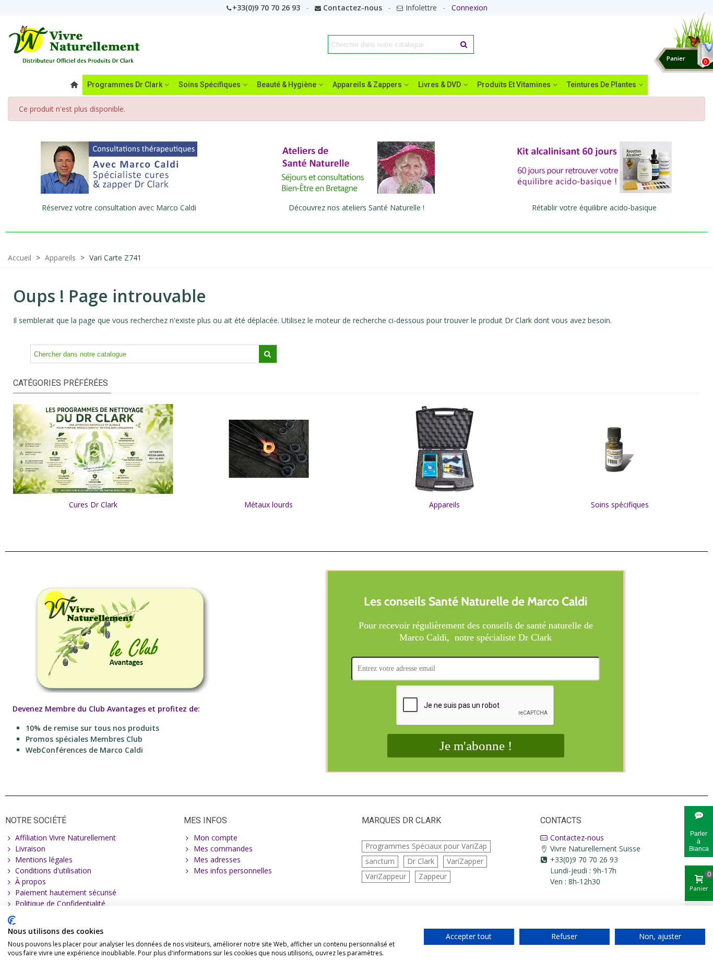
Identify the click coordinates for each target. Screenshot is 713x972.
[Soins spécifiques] (620, 448)
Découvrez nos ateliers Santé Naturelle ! (356, 207)
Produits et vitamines (514, 84)
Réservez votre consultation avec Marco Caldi (119, 207)
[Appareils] (444, 448)
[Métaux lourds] (269, 448)
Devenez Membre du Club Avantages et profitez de (105, 709)
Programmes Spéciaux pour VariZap (426, 846)
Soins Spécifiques (210, 84)
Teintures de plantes (601, 84)
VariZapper (465, 861)
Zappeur (433, 876)
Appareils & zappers (367, 84)
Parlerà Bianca (699, 841)
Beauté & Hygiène (286, 84)
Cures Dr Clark (93, 504)
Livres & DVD (439, 84)
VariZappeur (385, 876)
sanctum (380, 861)
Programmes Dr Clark (124, 84)
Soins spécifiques (620, 504)
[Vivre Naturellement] (78, 44)
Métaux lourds (268, 504)
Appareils (444, 504)
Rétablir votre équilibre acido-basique (594, 207)
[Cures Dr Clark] (93, 448)
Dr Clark (420, 861)
